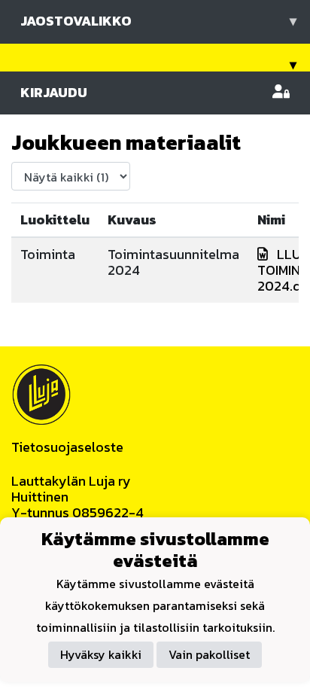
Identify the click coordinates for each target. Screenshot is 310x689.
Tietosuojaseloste (67, 447)
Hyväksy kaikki (100, 654)
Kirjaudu (53, 92)
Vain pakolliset (209, 654)
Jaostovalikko (158, 21)
